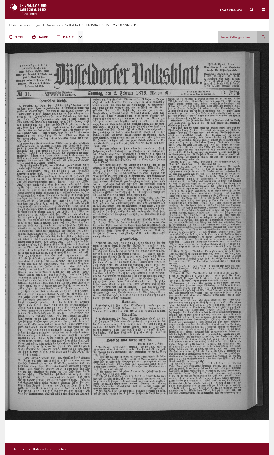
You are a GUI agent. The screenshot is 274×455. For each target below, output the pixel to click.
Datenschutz (42, 449)
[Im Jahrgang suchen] (263, 37)
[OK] (251, 9)
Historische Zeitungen (25, 25)
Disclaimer (62, 449)
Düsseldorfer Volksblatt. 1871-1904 (71, 25)
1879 (105, 25)
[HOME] (31, 9)
